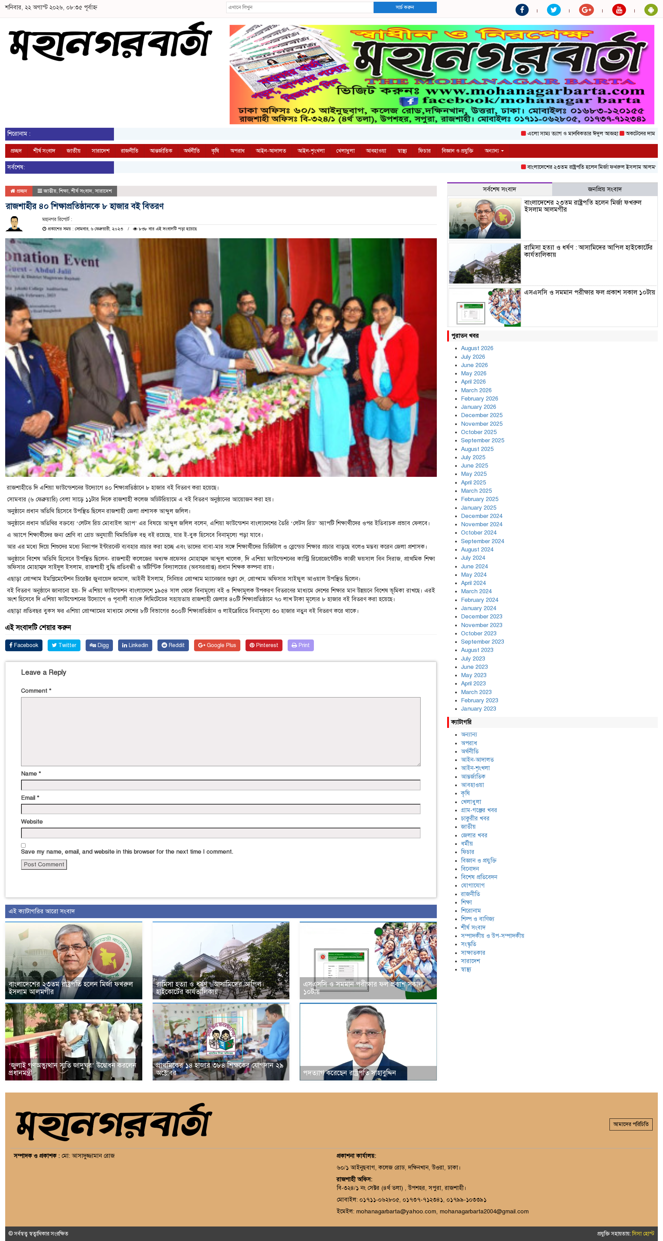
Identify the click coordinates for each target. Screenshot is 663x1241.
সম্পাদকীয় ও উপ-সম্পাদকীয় (493, 936)
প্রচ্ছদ (16, 150)
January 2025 (478, 507)
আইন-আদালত (271, 150)
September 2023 (482, 641)
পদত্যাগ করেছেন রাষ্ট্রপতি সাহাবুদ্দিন (349, 1073)
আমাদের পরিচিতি (631, 1124)
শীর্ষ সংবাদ (44, 150)
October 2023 (479, 633)
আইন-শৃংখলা (311, 150)
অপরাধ (237, 150)
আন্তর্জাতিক (161, 150)
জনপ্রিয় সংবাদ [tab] (605, 189)
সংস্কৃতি (468, 944)
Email (30, 797)
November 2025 (481, 423)
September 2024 (482, 541)
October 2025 (479, 432)
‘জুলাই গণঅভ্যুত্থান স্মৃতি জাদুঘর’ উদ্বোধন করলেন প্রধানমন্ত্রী (72, 1069)
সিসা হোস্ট (643, 1233)
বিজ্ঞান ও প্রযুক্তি (457, 150)
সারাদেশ (100, 150)
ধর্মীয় (467, 843)
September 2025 (482, 440)
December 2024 (481, 516)
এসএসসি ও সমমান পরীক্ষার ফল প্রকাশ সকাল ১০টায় (363, 988)
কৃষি (215, 150)
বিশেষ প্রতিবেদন (479, 877)
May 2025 (474, 474)
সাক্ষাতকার (473, 952)
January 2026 (478, 407)
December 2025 (481, 415)
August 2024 (477, 549)
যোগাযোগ (473, 885)
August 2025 (477, 449)
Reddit (176, 645)
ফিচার (425, 150)
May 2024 (474, 574)
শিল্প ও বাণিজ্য (477, 919)
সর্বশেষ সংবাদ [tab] (499, 189)
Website (32, 821)
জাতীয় (73, 150)
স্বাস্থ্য (402, 150)
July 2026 (473, 356)
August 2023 (477, 650)
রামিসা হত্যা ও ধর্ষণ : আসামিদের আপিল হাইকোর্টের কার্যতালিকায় (208, 988)
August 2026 (477, 348)
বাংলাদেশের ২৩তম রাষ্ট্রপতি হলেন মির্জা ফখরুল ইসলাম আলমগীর (559, 167)
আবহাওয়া (376, 150)
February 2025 (479, 499)
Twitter (66, 645)
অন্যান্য (492, 150)
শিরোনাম (471, 910)
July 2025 (473, 457)
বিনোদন (470, 869)
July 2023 (473, 658)
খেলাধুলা (345, 150)
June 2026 (474, 365)
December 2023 (481, 616)
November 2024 (481, 524)
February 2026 (479, 398)
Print (303, 645)
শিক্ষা (63, 191)
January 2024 (478, 608)
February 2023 (479, 700)
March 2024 (476, 591)
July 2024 (473, 557)
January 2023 (478, 708)
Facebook (25, 645)
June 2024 (474, 566)
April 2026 (473, 381)
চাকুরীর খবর (475, 818)
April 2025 (473, 482)
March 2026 (476, 390)
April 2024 (473, 583)
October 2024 (479, 532)
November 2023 (481, 625)
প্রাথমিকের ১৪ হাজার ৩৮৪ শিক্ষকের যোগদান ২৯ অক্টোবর (220, 1069)
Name (31, 773)
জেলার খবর (474, 835)
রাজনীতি (129, 150)
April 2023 (473, 683)
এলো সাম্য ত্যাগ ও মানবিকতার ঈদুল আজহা (537, 133)
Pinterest (266, 645)
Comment (36, 690)
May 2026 (474, 373)
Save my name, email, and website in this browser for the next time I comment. (127, 851)
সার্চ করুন (405, 7)
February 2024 (479, 600)
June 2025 (474, 465)
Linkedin (137, 645)
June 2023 (474, 667)
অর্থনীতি (192, 150)
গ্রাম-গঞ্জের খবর (479, 810)
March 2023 (476, 692)
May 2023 (474, 675)
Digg (102, 645)
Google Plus (220, 645)
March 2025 (476, 490)
